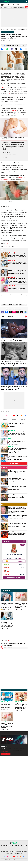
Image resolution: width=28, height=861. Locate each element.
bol (26, 304)
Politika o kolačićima (19, 851)
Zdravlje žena (13, 29)
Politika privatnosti (10, 853)
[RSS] (22, 415)
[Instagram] (14, 312)
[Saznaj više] (26, 733)
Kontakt (7, 851)
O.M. (7, 243)
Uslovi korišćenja (18, 853)
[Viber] (2, 312)
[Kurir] (4, 2)
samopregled (11, 304)
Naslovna (3, 29)
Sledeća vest (21, 294)
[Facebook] (6, 312)
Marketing (3, 851)
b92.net (6, 246)
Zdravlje (7, 29)
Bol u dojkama (5, 209)
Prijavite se (6, 753)
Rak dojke (3, 87)
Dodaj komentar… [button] (8, 647)
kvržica (8, 93)
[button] (26, 41)
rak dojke (4, 304)
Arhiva (25, 851)
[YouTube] (17, 312)
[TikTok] (21, 312)
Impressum (12, 851)
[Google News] (25, 312)
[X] (10, 312)
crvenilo (21, 304)
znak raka (13, 110)
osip (17, 304)
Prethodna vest (7, 294)
